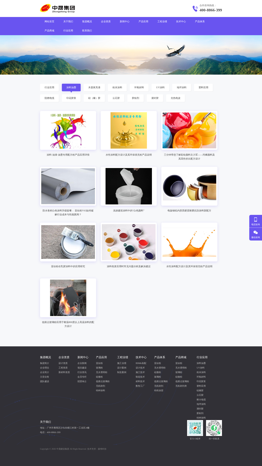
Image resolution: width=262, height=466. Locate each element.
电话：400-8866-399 (50, 432)
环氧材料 (139, 87)
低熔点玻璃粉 (103, 381)
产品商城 (49, 30)
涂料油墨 (71, 87)
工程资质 (63, 368)
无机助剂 (100, 386)
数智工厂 (140, 386)
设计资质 (63, 363)
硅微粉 (99, 377)
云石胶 (116, 98)
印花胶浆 (71, 98)
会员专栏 (82, 377)
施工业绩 (121, 363)
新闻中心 (124, 21)
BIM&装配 (141, 363)
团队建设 (44, 381)
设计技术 (140, 368)
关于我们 (68, 21)
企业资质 (106, 21)
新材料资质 (64, 372)
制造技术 (140, 377)
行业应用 (68, 30)
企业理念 (44, 368)
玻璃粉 (99, 368)
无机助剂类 (181, 386)
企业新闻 (82, 363)
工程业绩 (162, 21)
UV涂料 (160, 87)
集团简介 (44, 363)
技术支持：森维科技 (96, 449)
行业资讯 (82, 372)
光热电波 (175, 98)
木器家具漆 (94, 87)
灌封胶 (155, 98)
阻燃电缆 (49, 98)
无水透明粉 (101, 372)
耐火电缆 (201, 399)
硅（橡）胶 (94, 98)
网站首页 (49, 21)
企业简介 (44, 372)
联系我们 (87, 30)
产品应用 (143, 21)
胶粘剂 (135, 98)
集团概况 (87, 21)
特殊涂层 (158, 390)
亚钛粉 (99, 363)
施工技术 (140, 372)
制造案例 (121, 372)
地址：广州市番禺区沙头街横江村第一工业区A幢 (64, 428)
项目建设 (82, 368)
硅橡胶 (200, 390)
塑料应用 (203, 87)
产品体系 (200, 21)
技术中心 (181, 21)
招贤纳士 (82, 381)
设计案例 (121, 368)
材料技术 (140, 381)
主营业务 (44, 377)
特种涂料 (100, 390)
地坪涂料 (181, 87)
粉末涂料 (117, 87)
